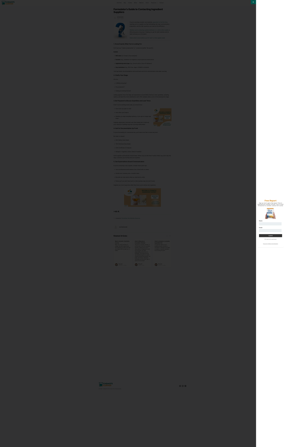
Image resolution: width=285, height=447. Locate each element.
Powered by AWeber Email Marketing (270, 243)
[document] (142, 223)
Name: (261, 220)
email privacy (274, 239)
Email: (261, 227)
